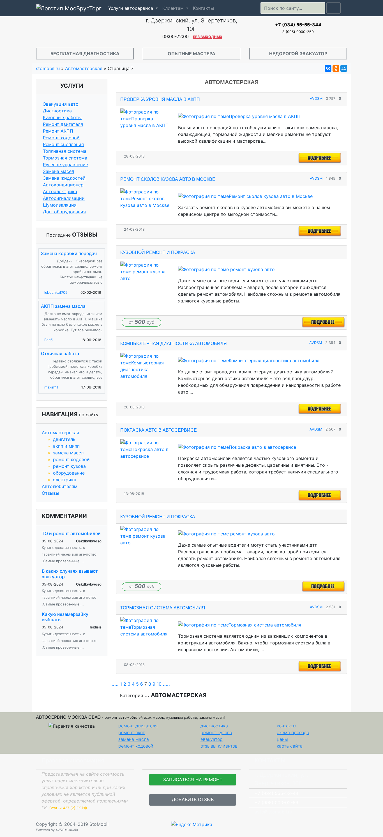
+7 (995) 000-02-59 (276, 802)
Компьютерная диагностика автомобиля (173, 343)
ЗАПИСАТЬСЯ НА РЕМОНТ (192, 779)
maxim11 (51, 387)
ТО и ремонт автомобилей (71, 533)
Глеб (48, 340)
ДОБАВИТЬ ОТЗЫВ (193, 799)
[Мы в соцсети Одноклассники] (346, 824)
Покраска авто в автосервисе (158, 430)
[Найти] (333, 8)
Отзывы (50, 493)
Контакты (203, 8)
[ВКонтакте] (328, 68)
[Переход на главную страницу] (85, 30)
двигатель (64, 439)
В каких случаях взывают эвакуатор (70, 573)
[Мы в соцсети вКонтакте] (350, 824)
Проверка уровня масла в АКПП (160, 99)
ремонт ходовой (71, 459)
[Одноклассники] (336, 68)
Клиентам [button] (173, 8)
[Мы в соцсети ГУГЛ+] (348, 824)
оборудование (69, 473)
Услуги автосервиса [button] (131, 8)
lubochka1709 (56, 292)
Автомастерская (60, 432)
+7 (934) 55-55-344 (298, 24)
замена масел (68, 453)
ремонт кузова (69, 466)
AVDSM (316, 98)
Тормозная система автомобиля (162, 607)
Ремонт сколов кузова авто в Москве (167, 179)
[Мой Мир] (343, 68)
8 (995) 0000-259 (298, 32)
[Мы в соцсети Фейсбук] (343, 824)
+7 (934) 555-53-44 (276, 793)
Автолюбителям (59, 486)
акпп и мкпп (66, 446)
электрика (64, 479)
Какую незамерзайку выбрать (65, 616)
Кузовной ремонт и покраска (157, 252)
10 (159, 684)
